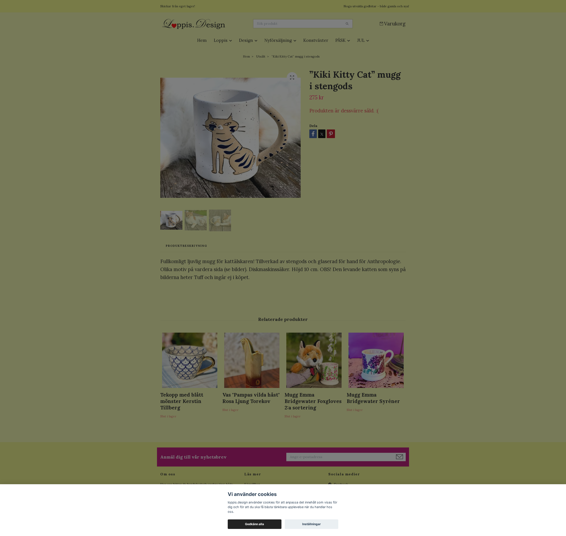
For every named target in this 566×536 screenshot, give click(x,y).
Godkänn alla (254, 524)
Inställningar (311, 524)
